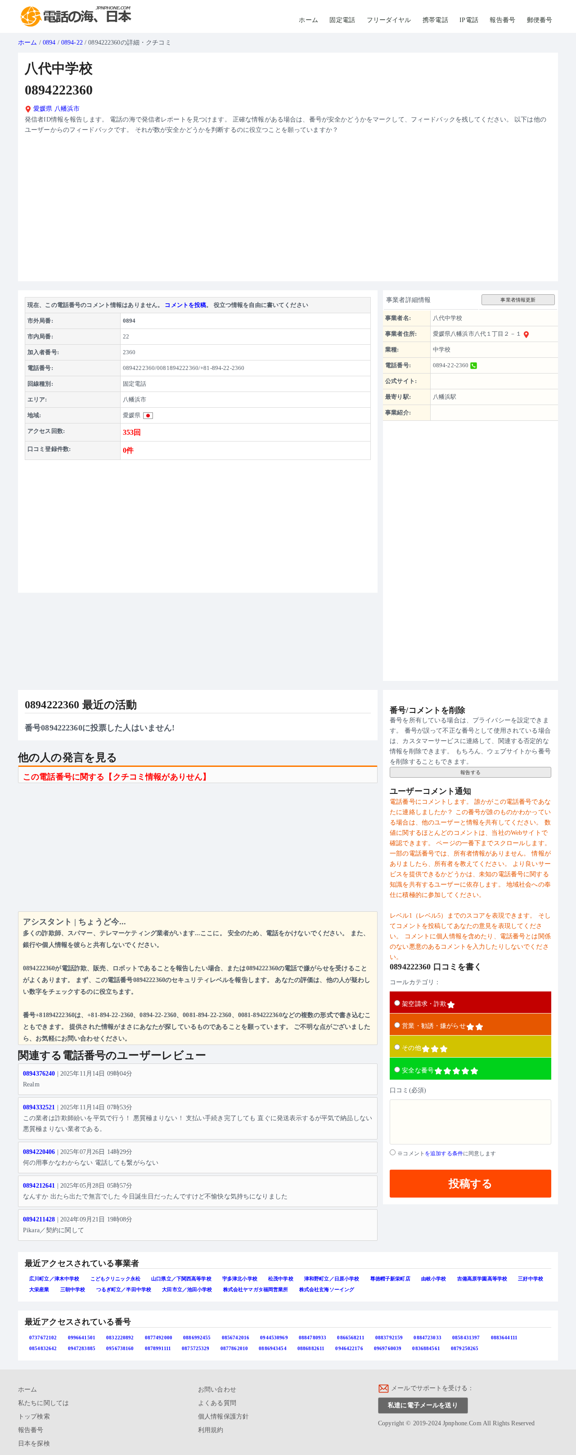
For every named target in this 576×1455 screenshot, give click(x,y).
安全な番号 (418, 1070)
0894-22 (72, 42)
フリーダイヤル (389, 20)
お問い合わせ (217, 1389)
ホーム (308, 20)
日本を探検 (34, 1443)
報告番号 (502, 20)
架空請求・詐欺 (424, 1003)
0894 (49, 42)
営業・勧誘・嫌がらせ (433, 1026)
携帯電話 (435, 20)
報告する (470, 772)
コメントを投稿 (185, 305)
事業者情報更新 (518, 299)
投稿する (471, 1183)
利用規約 (211, 1430)
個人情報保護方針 (223, 1416)
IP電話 (468, 20)
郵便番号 (540, 20)
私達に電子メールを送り (423, 1405)
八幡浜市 (67, 108)
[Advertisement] (288, 212)
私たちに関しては (43, 1403)
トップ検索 (34, 1416)
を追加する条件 (444, 1153)
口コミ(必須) (408, 1090)
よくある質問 (217, 1403)
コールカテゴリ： (415, 982)
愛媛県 (42, 108)
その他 (411, 1048)
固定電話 (342, 20)
